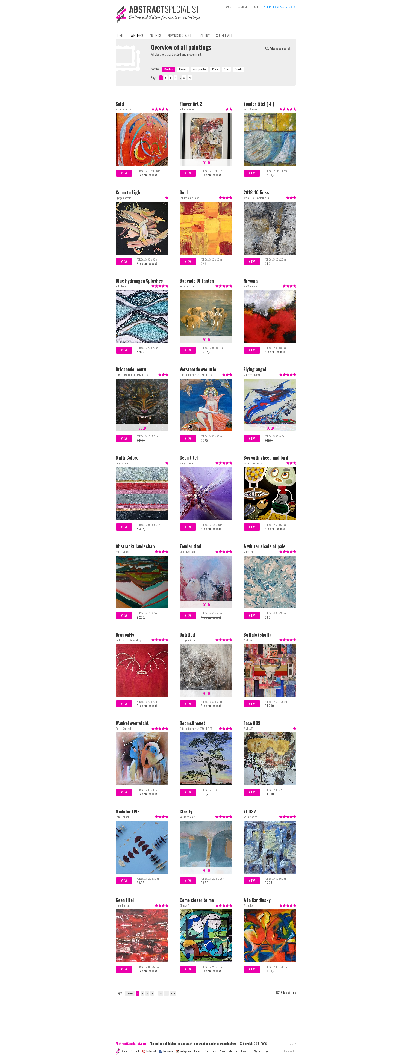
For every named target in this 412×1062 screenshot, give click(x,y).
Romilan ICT (290, 1051)
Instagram (185, 1051)
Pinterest (151, 1051)
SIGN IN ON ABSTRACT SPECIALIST (280, 6)
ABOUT (229, 6)
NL (290, 1043)
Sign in (257, 1051)
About (125, 1051)
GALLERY (204, 35)
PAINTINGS (136, 35)
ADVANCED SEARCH (179, 35)
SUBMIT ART (224, 35)
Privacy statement (228, 1051)
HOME (119, 35)
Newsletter (246, 1051)
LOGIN (255, 6)
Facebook (168, 1051)
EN (295, 1043)
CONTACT (242, 6)
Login (266, 1051)
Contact (135, 1051)
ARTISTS (155, 35)
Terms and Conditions (205, 1051)
